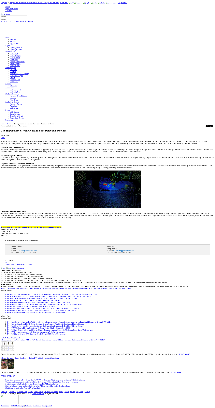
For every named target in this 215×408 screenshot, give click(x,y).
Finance (12, 41)
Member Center (53, 3)
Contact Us (64, 3)
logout (45, 3)
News (7, 37)
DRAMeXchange (17, 406)
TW (122, 3)
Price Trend (14, 100)
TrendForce (5, 406)
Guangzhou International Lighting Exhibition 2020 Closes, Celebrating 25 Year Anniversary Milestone (41, 382)
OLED (12, 78)
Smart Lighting (15, 64)
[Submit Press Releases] (107, 30)
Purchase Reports (11, 9)
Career (30, 392)
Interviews (13, 86)
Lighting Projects (16, 48)
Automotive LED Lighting (19, 74)
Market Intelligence (12, 94)
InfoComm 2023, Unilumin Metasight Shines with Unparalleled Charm (105, 288)
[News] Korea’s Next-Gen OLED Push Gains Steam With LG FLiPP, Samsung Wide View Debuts (40, 310)
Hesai (3, 138)
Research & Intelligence (18, 96)
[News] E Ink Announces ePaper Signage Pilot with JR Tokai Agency (30, 306)
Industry (13, 39)
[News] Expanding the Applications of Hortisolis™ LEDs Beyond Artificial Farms (30, 358)
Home (7, 7)
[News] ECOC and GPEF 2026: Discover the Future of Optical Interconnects (32, 300)
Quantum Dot (15, 80)
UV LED (13, 70)
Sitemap (87, 392)
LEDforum (14, 108)
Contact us (12, 392)
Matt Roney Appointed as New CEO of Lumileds (23, 388)
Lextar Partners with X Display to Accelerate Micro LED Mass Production (31, 384)
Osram (21, 21)
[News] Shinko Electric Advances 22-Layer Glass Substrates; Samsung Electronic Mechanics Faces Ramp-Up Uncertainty (50, 330)
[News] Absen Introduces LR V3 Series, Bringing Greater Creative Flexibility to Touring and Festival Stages (43, 304)
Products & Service (12, 102)
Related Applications (17, 62)
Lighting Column (16, 50)
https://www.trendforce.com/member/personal (26, 3)
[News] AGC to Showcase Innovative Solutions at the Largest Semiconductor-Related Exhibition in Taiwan (45, 326)
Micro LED (5, 21)
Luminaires (14, 60)
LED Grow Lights (16, 76)
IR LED (13, 72)
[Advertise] (107, 27)
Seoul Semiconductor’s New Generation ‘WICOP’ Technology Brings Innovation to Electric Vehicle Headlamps (45, 380)
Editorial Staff (22, 392)
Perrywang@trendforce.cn (123, 251)
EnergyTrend (47, 406)
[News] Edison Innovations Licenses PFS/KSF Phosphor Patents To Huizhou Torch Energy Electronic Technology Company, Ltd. (51, 294)
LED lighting (14, 21)
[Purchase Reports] (107, 23)
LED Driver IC (15, 90)
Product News (10, 52)
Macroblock (29, 21)
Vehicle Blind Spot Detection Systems (18, 264)
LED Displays (15, 92)
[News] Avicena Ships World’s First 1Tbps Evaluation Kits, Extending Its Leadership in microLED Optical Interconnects (48, 296)
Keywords (79, 392)
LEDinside (37, 406)
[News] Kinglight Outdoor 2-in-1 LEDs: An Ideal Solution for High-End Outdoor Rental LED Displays (42, 308)
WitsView (28, 406)
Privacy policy (69, 392)
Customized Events (17, 118)
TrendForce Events (16, 116)
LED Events (14, 112)
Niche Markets (10, 68)
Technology (9, 88)
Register (4, 3)
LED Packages (15, 56)
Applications (14, 44)
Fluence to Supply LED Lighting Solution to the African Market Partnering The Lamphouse (37, 386)
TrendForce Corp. (38, 394)
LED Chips (14, 54)
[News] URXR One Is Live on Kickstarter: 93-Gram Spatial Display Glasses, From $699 (38, 328)
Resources (9, 120)
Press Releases (15, 66)
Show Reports (15, 114)
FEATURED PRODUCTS (10, 338)
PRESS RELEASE (8, 376)
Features (8, 84)
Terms (61, 392)
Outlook (13, 98)
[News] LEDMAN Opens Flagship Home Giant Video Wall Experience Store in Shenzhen (37, 302)
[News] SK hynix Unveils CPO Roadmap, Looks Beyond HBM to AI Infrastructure (35, 312)
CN (119, 3)
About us (4, 392)
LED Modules (15, 58)
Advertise (8, 11)
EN (125, 3)
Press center (38, 392)
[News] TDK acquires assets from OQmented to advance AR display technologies (36, 332)
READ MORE (184, 354)
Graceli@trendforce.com (27, 251)
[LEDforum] (107, 33)
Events (7, 110)
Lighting (8, 46)
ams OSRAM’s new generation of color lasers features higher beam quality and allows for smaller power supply (40, 288)
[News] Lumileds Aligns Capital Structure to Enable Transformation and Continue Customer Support (41, 298)
